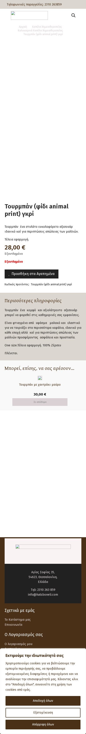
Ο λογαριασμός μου (18, 644)
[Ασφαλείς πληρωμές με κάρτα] (15, 458)
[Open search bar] (73, 15)
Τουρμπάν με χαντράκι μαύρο (40, 385)
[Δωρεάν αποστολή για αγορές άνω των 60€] (15, 439)
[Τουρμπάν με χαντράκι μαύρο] (40, 378)
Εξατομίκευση (43, 712)
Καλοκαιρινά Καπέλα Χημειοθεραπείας (40, 30)
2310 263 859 (46, 590)
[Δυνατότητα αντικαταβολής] (15, 478)
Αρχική (23, 26)
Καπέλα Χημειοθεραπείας (47, 26)
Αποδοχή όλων (43, 701)
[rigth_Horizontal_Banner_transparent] (43, 521)
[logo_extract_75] (29, 15)
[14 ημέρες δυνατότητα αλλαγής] (15, 497)
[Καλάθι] (80, 15)
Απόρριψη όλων (43, 724)
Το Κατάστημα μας (18, 620)
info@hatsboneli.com (43, 595)
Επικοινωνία (13, 625)
